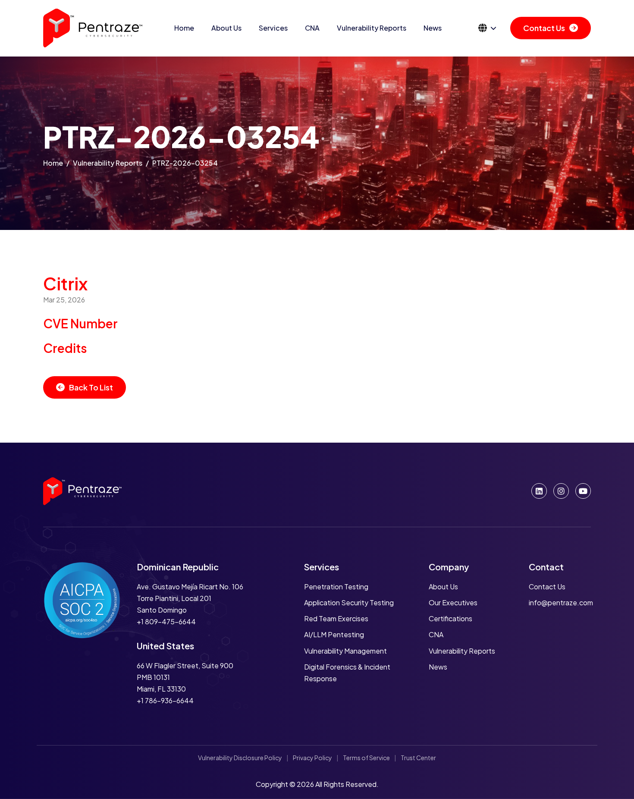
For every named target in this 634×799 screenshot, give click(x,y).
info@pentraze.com (561, 602)
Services (273, 27)
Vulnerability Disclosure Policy (240, 757)
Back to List (91, 387)
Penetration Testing (336, 586)
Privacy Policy (312, 757)
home (53, 162)
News (433, 27)
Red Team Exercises (336, 618)
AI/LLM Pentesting (334, 634)
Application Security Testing (349, 602)
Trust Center (418, 757)
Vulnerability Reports (371, 27)
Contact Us (544, 28)
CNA (312, 27)
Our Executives (453, 602)
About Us (226, 27)
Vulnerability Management (345, 650)
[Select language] (487, 28)
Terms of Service (366, 757)
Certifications (450, 618)
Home (184, 27)
